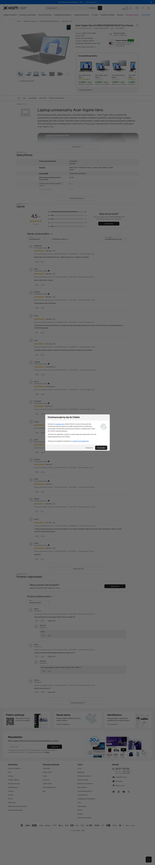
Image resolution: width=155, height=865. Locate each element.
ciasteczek (59, 424)
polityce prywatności (81, 441)
